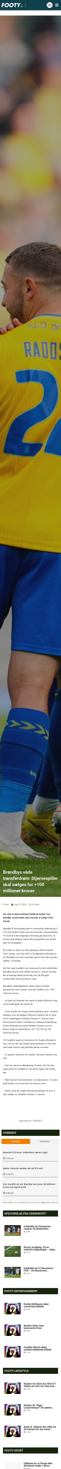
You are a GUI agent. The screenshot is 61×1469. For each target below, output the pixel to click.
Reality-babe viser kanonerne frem (34, 1326)
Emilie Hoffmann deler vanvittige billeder (36, 1305)
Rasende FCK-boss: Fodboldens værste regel (25, 1152)
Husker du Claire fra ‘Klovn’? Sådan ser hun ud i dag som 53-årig (40, 1386)
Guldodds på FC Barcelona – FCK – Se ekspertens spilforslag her (39, 1270)
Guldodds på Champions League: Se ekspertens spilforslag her (37, 1228)
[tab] (15, 1141)
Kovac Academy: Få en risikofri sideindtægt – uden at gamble (39, 1249)
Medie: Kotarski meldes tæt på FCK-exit (23, 1168)
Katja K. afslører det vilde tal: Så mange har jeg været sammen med (40, 1429)
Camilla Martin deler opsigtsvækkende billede (37, 1348)
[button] (57, 5)
